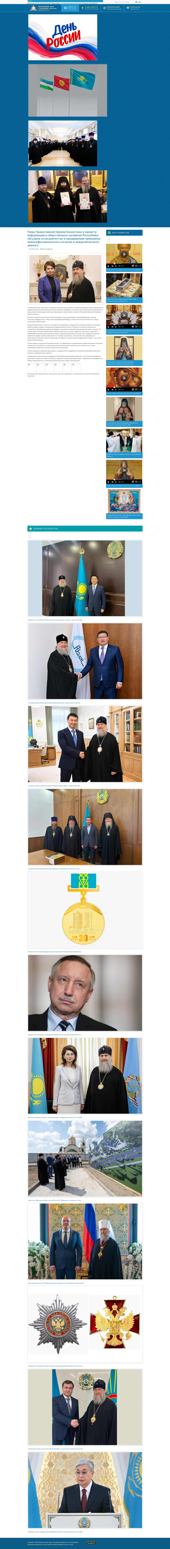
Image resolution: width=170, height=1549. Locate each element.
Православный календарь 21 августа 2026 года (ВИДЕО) (124, 393)
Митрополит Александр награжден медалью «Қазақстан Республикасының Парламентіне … (55, 951)
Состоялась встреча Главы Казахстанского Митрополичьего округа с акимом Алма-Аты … (55, 786)
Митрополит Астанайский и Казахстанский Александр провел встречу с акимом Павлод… (56, 620)
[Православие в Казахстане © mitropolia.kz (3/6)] (49, 367)
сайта (51, 374)
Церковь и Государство (45, 529)
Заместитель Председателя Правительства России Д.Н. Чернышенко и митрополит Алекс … (55, 1200)
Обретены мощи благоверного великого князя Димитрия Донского (124, 455)
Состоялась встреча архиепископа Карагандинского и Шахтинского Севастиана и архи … (54, 869)
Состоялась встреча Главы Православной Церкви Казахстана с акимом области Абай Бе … (55, 703)
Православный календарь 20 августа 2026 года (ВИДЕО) (124, 486)
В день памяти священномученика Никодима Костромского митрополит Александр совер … (121, 363)
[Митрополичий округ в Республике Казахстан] (43, 8)
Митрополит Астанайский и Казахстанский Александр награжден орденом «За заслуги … (55, 1366)
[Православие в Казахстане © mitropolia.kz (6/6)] (76, 367)
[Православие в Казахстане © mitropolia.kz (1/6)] (32, 367)
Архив (139, 2)
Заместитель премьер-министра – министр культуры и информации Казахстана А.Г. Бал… (55, 1117)
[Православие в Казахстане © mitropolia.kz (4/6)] (58, 367)
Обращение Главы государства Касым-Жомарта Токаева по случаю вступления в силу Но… (56, 1532)
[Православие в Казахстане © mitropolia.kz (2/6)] (40, 367)
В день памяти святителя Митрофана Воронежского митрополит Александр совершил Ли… (122, 424)
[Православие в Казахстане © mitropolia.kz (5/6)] (67, 367)
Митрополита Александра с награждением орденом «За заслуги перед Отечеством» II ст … (55, 1034)
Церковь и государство (46, 249)
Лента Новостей (120, 233)
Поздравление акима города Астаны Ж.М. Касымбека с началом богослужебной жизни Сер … (56, 1449)
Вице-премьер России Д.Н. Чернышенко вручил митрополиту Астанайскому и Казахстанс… (56, 1283)
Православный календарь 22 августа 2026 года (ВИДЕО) (124, 270)
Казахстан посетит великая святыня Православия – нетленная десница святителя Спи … (122, 300)
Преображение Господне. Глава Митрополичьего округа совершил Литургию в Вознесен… (123, 331)
